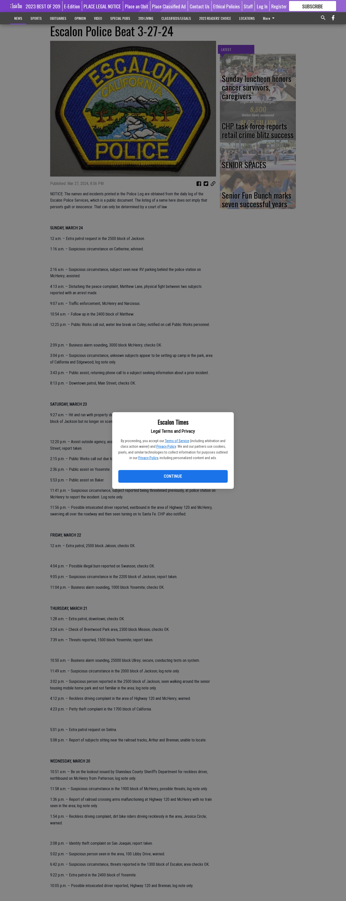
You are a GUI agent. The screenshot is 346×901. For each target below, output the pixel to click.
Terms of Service (177, 441)
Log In (262, 6)
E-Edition (72, 6)
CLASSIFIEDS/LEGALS (176, 18)
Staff (248, 6)
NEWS (18, 18)
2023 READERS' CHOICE (215, 18)
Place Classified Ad (169, 6)
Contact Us (199, 6)
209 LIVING (145, 18)
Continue (173, 476)
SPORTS (36, 18)
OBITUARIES (58, 18)
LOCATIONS (247, 18)
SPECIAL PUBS (120, 18)
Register (279, 6)
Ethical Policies (226, 6)
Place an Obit (136, 6)
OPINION (80, 18)
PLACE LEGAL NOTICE (102, 6)
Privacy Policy (166, 446)
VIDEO (98, 18)
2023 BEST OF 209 (43, 6)
